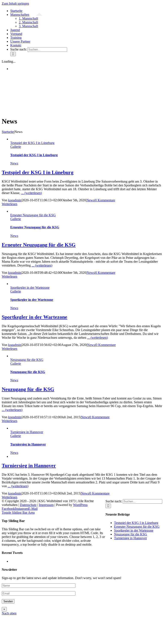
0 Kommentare (105, 200)
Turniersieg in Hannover (26, 432)
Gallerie (15, 146)
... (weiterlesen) (31, 193)
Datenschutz (28, 505)
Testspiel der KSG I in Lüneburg (32, 143)
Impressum (46, 505)
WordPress (80, 505)
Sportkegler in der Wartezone (30, 287)
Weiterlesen (9, 204)
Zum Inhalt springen (15, 3)
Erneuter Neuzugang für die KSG (33, 215)
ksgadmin (14, 200)
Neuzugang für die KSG (26, 360)
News (14, 163)
